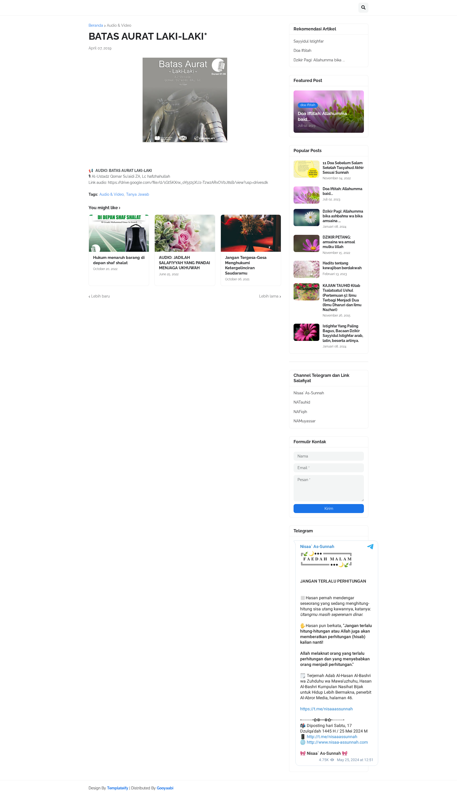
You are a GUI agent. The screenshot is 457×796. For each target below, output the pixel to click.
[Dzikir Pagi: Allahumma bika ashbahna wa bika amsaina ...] (306, 217)
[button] (363, 8)
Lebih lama (268, 296)
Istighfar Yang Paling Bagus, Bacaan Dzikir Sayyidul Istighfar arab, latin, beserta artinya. (343, 333)
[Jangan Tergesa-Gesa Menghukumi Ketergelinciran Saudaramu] (251, 233)
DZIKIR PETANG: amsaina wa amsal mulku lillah (339, 242)
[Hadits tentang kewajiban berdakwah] (306, 269)
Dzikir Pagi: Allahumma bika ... (319, 60)
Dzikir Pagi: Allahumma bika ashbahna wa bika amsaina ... (343, 216)
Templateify (117, 788)
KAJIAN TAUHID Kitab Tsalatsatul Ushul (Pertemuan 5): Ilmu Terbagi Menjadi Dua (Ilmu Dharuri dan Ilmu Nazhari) (342, 297)
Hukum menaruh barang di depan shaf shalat (119, 260)
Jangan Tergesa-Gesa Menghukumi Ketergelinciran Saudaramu (246, 265)
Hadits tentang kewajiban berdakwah (342, 265)
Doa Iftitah (302, 50)
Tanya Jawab (137, 194)
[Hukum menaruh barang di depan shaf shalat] (119, 233)
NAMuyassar (305, 421)
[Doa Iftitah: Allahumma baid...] (306, 195)
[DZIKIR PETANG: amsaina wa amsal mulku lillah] (306, 243)
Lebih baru (100, 296)
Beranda (96, 25)
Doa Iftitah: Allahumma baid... (342, 191)
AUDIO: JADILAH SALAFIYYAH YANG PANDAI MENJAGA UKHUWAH (184, 262)
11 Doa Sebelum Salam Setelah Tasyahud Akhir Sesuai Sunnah (343, 168)
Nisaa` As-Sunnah (309, 393)
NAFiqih (300, 412)
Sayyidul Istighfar (309, 41)
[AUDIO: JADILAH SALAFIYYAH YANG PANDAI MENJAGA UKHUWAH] (185, 233)
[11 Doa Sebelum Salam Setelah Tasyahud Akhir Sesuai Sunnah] (306, 169)
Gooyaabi (165, 788)
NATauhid (302, 402)
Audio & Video (119, 25)
